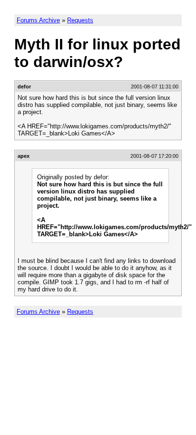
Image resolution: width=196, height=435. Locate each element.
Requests (80, 20)
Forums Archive (38, 20)
